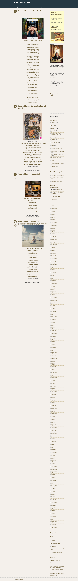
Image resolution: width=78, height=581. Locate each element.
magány (25, 224)
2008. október (53, 529)
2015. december (54, 408)
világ (32, 13)
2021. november (54, 297)
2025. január (53, 238)
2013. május (53, 457)
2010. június (53, 511)
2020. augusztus (54, 320)
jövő (50, 567)
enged (43, 175)
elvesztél (38, 12)
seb (28, 224)
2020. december (54, 314)
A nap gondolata (23, 12)
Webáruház (29, 7)
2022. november (54, 278)
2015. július (53, 416)
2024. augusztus (54, 245)
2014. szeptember (54, 432)
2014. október (53, 430)
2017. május (53, 381)
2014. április (53, 439)
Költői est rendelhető (57, 7)
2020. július (53, 322)
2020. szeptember (54, 319)
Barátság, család (54, 128)
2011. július (53, 491)
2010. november (54, 504)
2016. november (54, 391)
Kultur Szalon (53, 546)
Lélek (57, 567)
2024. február (53, 255)
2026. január (53, 219)
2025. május (53, 231)
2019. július (53, 341)
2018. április (53, 364)
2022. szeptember (54, 281)
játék (45, 175)
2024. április (53, 252)
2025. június (53, 230)
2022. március (53, 291)
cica (56, 564)
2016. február (53, 405)
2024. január (53, 256)
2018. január (53, 369)
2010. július (53, 510)
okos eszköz (45, 12)
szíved (59, 571)
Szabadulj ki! (26, 13)
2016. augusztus (54, 396)
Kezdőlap (16, 7)
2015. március (53, 422)
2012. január (53, 482)
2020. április (53, 327)
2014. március (53, 441)
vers (30, 13)
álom (51, 575)
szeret (58, 569)
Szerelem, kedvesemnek (55, 157)
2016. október (53, 392)
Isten (62, 566)
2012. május (53, 475)
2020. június (53, 324)
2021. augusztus (54, 302)
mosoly (59, 567)
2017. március (53, 385)
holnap (60, 566)
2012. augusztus (54, 471)
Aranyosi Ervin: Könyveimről (39, 7)
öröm (56, 575)
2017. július (53, 378)
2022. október (53, 280)
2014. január (53, 444)
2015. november (54, 410)
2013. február (53, 461)
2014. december (54, 427)
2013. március (53, 460)
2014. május (53, 438)
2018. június (53, 361)
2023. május (53, 269)
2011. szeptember (54, 488)
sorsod (23, 13)
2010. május (53, 513)
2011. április (53, 496)
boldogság (54, 564)
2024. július (53, 247)
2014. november (54, 428)
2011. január (53, 500)
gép (40, 12)
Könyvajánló (53, 143)
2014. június (53, 436)
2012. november (54, 466)
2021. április (53, 308)
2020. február (53, 330)
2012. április (53, 477)
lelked (53, 567)
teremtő (63, 571)
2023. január (53, 275)
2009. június (53, 522)
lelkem (55, 567)
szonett (52, 160)
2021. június (53, 305)
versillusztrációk (54, 166)
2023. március (53, 272)
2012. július (53, 472)
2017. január (53, 388)
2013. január (53, 463)
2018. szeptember (54, 356)
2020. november (54, 316)
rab (21, 13)
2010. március (53, 516)
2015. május (53, 419)
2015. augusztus (54, 414)
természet (51, 573)
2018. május (53, 363)
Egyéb (52, 131)
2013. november (54, 447)
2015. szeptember (54, 413)
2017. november (54, 372)
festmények (53, 137)
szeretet (30, 224)
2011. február (53, 499)
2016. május (53, 400)
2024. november (54, 241)
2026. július (53, 209)
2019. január (53, 350)
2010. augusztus (54, 508)
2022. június (53, 286)
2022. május (53, 288)
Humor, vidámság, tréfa (55, 142)
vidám (57, 573)
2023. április (53, 270)
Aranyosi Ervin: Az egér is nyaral (56, 181)
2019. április (53, 346)
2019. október (53, 336)
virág (61, 573)
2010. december (54, 502)
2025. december (54, 220)
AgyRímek (53, 125)
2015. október (53, 411)
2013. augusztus (54, 452)
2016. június (53, 399)
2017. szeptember (54, 375)
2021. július (53, 303)
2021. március (53, 310)
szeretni (54, 571)
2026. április (53, 214)
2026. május (53, 213)
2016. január (53, 407)
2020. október (53, 317)
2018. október (53, 355)
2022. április (53, 289)
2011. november (54, 485)
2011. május (53, 494)
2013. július (53, 453)
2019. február (53, 349)
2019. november (54, 335)
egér (38, 175)
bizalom (43, 223)
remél (27, 224)
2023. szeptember (54, 263)
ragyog (51, 569)
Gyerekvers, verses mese (55, 140)
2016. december (54, 389)
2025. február (53, 236)
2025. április (53, 233)
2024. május (53, 250)
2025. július (53, 228)
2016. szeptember (54, 394)
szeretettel (51, 571)
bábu (33, 12)
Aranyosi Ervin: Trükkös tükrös (56, 174)
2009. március (53, 524)
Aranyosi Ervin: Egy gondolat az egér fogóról (32, 107)
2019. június (53, 342)
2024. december (54, 239)
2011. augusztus (54, 489)
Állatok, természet (54, 127)
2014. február (53, 443)
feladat (21, 224)
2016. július (53, 397)
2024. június (53, 248)
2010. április (53, 514)
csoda (58, 564)
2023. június (53, 267)
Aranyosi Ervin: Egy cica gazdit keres (57, 175)
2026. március (53, 216)
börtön (46, 223)
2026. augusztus (54, 208)
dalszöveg (53, 130)
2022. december (54, 277)
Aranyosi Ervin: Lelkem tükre (56, 180)
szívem (61, 571)
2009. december (54, 521)
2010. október (53, 505)
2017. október (53, 374)
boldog (51, 564)
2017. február (53, 386)
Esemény (52, 136)
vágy (63, 573)
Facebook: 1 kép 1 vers (55, 544)
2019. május (53, 344)
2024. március (53, 253)
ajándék (59, 560)
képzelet (42, 12)
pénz (63, 567)
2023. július (53, 266)
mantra (52, 147)
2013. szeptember (54, 450)
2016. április (53, 402)
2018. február (53, 367)
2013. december (54, 446)
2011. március (53, 497)
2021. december (54, 295)
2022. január (53, 294)
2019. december (54, 333)
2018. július (53, 360)
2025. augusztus (54, 227)
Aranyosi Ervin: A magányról (29, 221)
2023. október (53, 261)
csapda (35, 12)
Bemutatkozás (22, 7)
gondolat (57, 566)
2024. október (53, 242)
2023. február (53, 273)
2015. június (53, 417)
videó (52, 167)
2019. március (53, 347)
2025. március (53, 234)
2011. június (53, 493)
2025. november (54, 222)
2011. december (54, 483)
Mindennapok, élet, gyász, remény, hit (57, 151)
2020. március (53, 328)
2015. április (53, 421)
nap (61, 567)
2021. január (53, 313)
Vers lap (52, 553)
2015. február (53, 424)
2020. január (53, 331)
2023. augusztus (54, 264)
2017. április (53, 383)
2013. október (53, 449)
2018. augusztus (54, 358)
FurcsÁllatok (53, 139)
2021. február (53, 311)
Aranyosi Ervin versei (22, 2)
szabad (56, 569)
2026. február (53, 217)
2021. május (53, 306)
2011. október (53, 486)
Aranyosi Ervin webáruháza (56, 541)
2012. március (53, 478)
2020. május (53, 325)
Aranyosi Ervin (30, 12)
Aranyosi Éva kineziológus (55, 543)
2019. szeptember (54, 338)
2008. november (54, 527)
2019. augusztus (54, 339)
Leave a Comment (36, 13)
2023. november (54, 259)
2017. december (54, 371)
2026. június (53, 211)
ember (61, 564)
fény (53, 566)
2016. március (53, 403)
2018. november (54, 353)
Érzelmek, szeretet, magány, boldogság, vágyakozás (28, 223)
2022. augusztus (54, 283)
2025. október (53, 223)
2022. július (53, 284)
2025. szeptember (54, 225)
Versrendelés (48, 7)
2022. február (53, 292)
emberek (51, 566)
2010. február (53, 518)
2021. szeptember (54, 300)
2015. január (53, 425)
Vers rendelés (53, 164)
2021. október (53, 299)
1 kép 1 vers (22, 175)
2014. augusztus (54, 433)
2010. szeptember (54, 507)
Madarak (52, 145)
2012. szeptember (54, 469)
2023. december (54, 258)
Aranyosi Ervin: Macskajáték (29, 174)
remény (53, 569)
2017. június (53, 380)
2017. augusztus (54, 377)
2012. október (53, 468)
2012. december (54, 464)
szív (32, 224)
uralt (29, 13)
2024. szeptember (54, 244)
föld (55, 566)
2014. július (53, 435)
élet (53, 575)
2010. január (53, 519)
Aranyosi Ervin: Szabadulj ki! (29, 10)
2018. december (54, 352)
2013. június (53, 455)
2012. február (53, 480)
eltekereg (40, 175)
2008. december (54, 525)
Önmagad (19, 13)
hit (22, 224)
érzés (54, 575)
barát (61, 563)
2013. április (53, 458)
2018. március (53, 366)
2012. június (53, 474)
